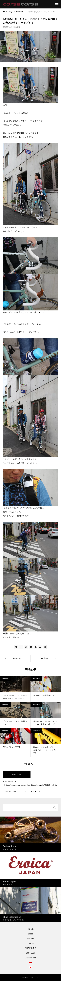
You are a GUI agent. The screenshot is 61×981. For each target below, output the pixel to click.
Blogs (30, 934)
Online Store (30, 958)
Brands (30, 939)
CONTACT (30, 953)
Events (31, 943)
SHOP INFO (30, 948)
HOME (30, 929)
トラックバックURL (10, 781)
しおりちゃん (9, 227)
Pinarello (16, 27)
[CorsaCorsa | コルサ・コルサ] (20, 4)
